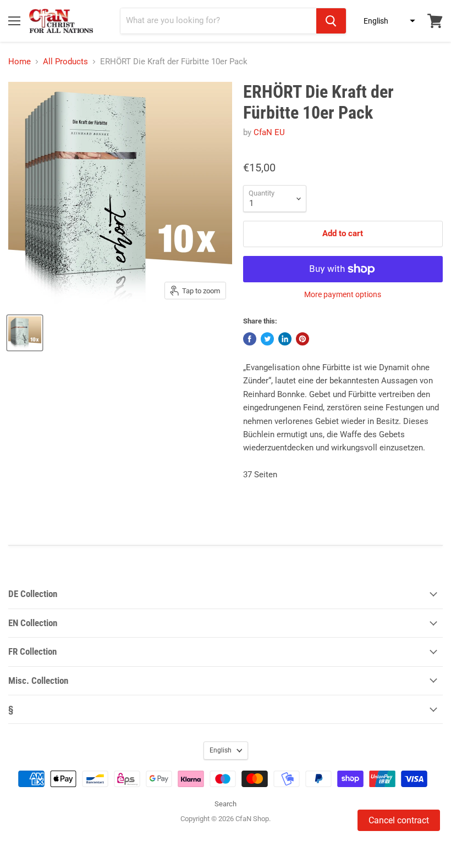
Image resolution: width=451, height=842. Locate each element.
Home (19, 61)
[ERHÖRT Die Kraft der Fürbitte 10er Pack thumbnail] (24, 332)
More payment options (342, 294)
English (221, 750)
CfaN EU (269, 132)
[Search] (331, 21)
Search (226, 804)
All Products (65, 61)
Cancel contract (399, 820)
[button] (386, 20)
